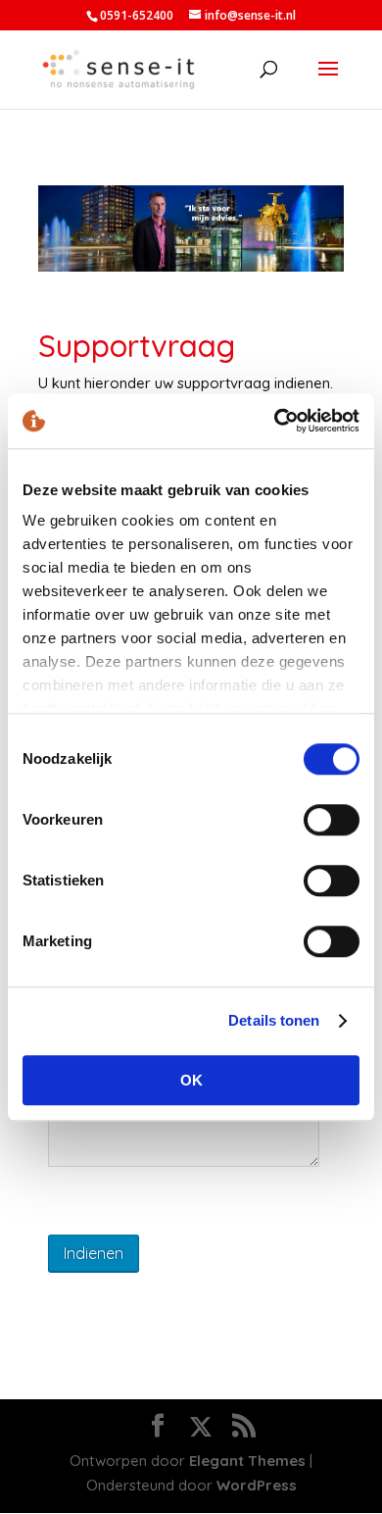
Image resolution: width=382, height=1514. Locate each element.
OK (191, 1080)
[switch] (331, 819)
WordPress (256, 1485)
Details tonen (273, 1020)
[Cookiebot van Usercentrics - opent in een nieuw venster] (274, 420)
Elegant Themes (247, 1460)
